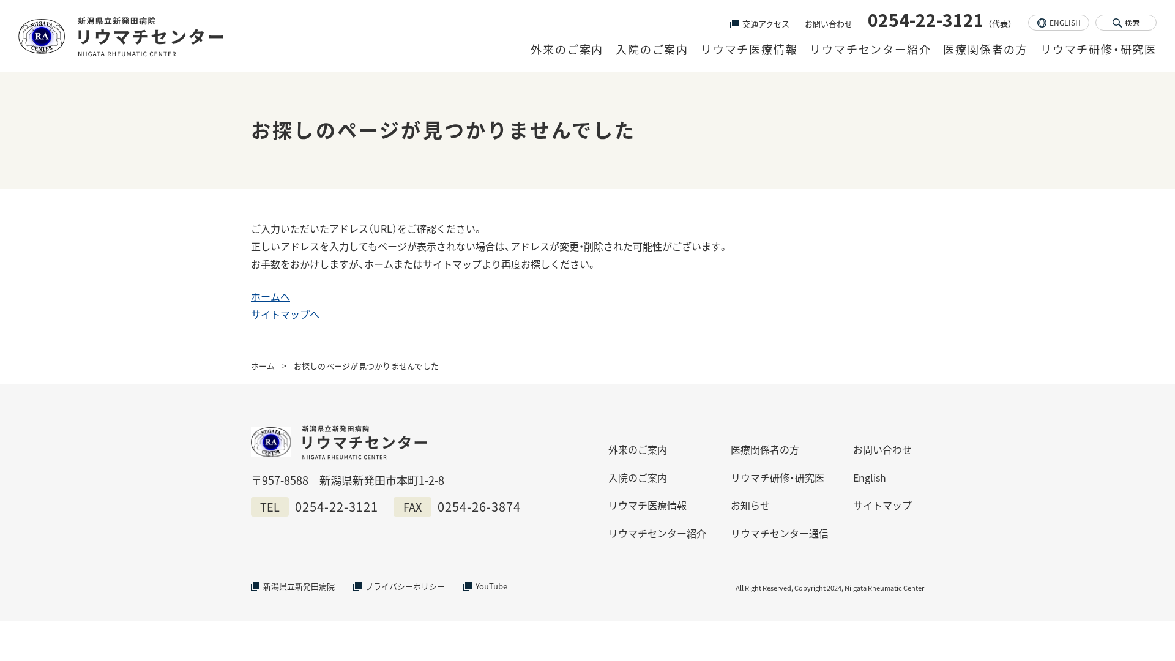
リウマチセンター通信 (780, 533)
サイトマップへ (285, 314)
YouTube (491, 586)
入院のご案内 (652, 49)
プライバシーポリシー (405, 586)
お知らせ (750, 505)
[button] (1126, 23)
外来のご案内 (567, 49)
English (869, 477)
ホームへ (270, 296)
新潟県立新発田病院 (299, 586)
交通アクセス (765, 23)
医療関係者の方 (985, 49)
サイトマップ (882, 505)
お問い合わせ (828, 23)
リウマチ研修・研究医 (1098, 49)
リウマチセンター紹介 (870, 49)
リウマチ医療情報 (749, 49)
